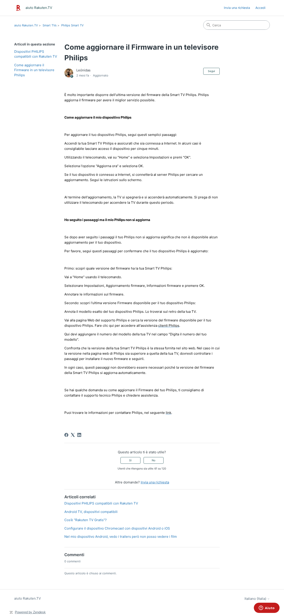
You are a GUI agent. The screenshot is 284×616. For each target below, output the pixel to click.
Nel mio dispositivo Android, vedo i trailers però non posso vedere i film (120, 536)
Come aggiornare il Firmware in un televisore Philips (34, 70)
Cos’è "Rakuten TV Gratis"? (85, 520)
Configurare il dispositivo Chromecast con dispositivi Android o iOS (117, 528)
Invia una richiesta (237, 8)
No (153, 460)
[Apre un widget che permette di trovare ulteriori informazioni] (267, 608)
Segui (211, 71)
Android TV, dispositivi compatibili (91, 512)
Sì (130, 460)
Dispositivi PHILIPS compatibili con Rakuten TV (35, 54)
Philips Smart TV (72, 25)
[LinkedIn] (79, 435)
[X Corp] (73, 435)
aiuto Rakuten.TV (26, 25)
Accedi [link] (260, 8)
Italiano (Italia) (256, 598)
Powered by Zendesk (30, 612)
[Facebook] (66, 435)
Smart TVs (50, 25)
